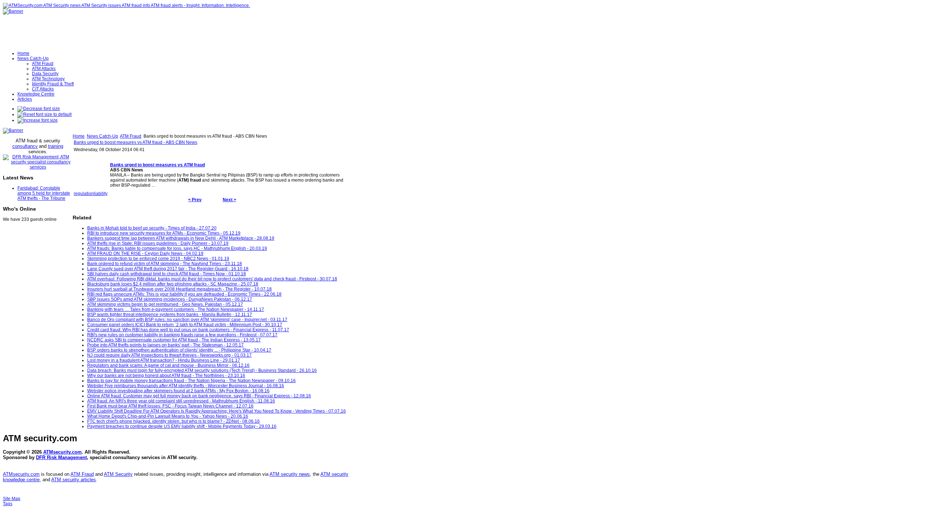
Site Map (11, 498)
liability (101, 193)
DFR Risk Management (61, 457)
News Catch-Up (102, 136)
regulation (84, 193)
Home (79, 136)
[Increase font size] (37, 120)
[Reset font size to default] (44, 114)
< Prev (195, 199)
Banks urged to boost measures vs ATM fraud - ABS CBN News (135, 142)
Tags (7, 503)
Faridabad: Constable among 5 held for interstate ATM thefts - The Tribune (43, 193)
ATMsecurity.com (62, 452)
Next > (229, 199)
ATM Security (118, 474)
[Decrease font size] (38, 108)
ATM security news (290, 474)
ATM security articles (73, 479)
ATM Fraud (130, 136)
